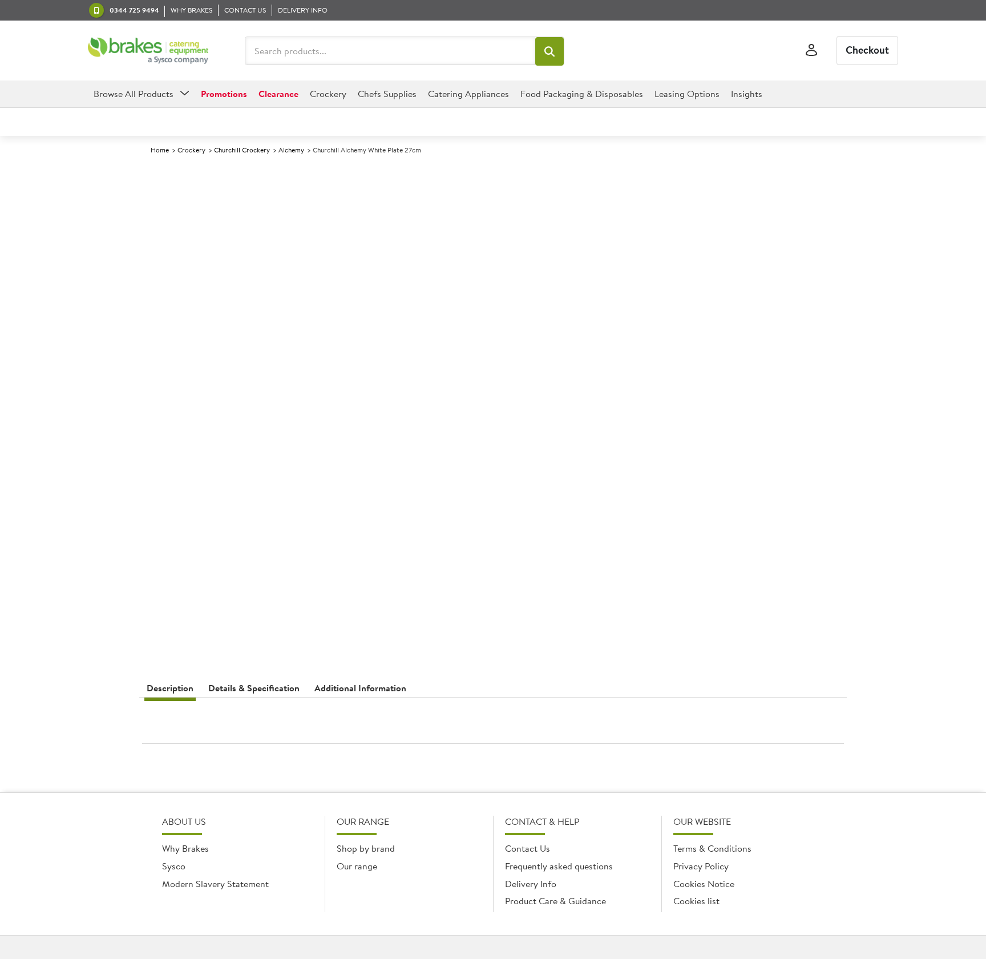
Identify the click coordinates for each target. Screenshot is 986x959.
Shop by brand (366, 848)
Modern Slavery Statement (215, 883)
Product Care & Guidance (555, 900)
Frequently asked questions (559, 866)
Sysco (173, 866)
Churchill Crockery (242, 150)
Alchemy (291, 150)
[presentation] (493, 725)
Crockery (191, 150)
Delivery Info (530, 883)
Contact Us (527, 848)
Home (160, 150)
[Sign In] (811, 51)
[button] (549, 51)
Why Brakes (185, 848)
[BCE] (148, 51)
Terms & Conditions (712, 848)
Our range (357, 866)
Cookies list (696, 900)
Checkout (867, 50)
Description (170, 688)
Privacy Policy (701, 866)
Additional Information (360, 688)
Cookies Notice (703, 883)
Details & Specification (254, 688)
